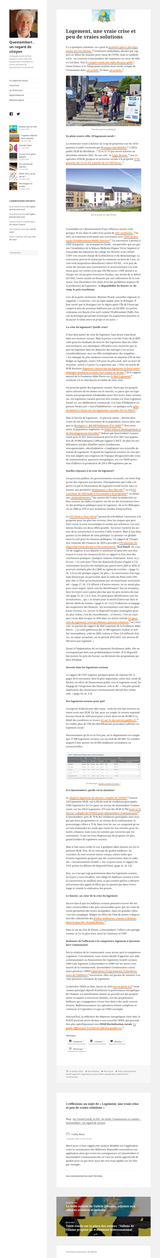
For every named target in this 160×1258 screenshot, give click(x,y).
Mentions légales (16, 100)
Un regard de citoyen (18, 80)
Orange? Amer (25, 145)
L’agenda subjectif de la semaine (29, 137)
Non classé (108, 1071)
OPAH (101, 1074)
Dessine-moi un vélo (28, 126)
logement (76, 1074)
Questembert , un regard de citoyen (21, 47)
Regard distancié (16, 95)
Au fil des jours (16, 90)
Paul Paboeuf (93, 1071)
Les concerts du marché (26, 165)
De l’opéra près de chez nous (22, 208)
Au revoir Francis (17, 224)
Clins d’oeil (14, 85)
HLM (120, 1071)
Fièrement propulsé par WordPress (81, 1251)
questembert (110, 1074)
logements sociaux (89, 1074)
